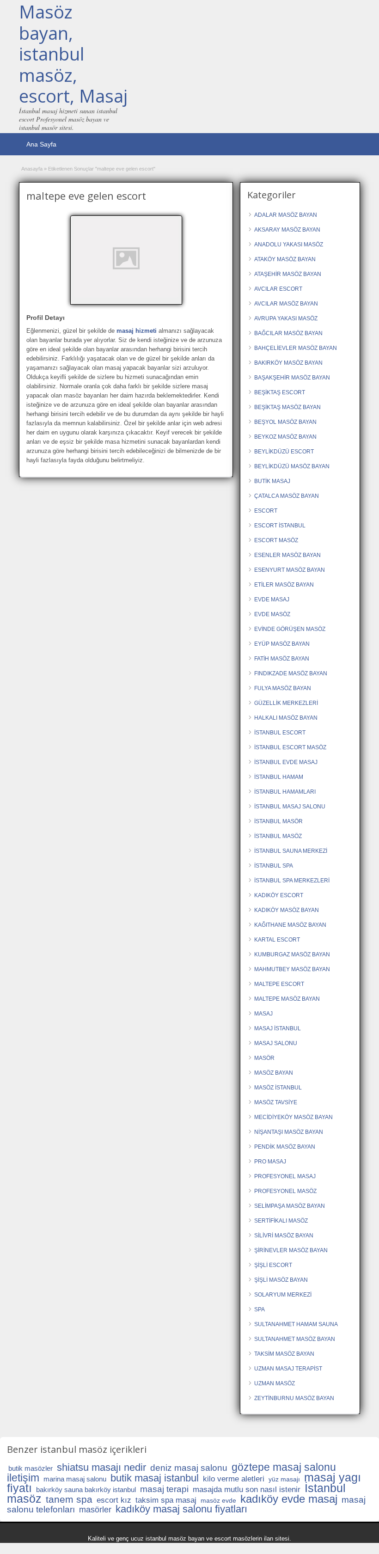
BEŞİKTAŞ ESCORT (279, 392)
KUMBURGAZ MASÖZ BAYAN (292, 954)
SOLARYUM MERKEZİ (283, 1294)
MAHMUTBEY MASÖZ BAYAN (292, 969)
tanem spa (69, 1499)
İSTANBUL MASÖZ (278, 836)
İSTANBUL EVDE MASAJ (286, 762)
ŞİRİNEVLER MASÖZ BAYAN (291, 1250)
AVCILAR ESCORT (278, 289)
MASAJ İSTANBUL (277, 1028)
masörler (95, 1509)
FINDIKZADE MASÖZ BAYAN (290, 673)
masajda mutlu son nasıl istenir (246, 1489)
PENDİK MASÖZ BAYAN (284, 1147)
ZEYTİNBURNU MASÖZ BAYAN (294, 1398)
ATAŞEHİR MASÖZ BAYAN (287, 274)
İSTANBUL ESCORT (280, 732)
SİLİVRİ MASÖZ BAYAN (283, 1235)
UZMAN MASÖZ (274, 1383)
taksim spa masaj (165, 1500)
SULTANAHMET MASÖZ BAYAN (294, 1339)
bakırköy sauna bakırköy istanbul (86, 1489)
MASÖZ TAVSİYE (275, 1102)
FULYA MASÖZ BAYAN (282, 688)
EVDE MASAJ (271, 599)
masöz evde (218, 1500)
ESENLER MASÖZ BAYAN (287, 555)
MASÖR (264, 1058)
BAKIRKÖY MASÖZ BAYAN (288, 363)
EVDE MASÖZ (272, 614)
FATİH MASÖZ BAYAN (281, 658)
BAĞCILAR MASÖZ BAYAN (288, 333)
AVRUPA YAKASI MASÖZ (286, 318)
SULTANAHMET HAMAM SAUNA (296, 1324)
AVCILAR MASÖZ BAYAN (286, 303)
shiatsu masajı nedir (101, 1467)
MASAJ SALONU (275, 1043)
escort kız (114, 1500)
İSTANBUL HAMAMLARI (285, 792)
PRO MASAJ (270, 1161)
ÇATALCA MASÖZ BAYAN (286, 496)
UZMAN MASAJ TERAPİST (288, 1368)
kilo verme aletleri (233, 1478)
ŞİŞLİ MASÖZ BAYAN (281, 1280)
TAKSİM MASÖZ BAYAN (284, 1354)
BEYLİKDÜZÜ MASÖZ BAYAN (292, 466)
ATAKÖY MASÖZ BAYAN (285, 259)
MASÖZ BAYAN (273, 1073)
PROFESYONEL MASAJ (285, 1176)
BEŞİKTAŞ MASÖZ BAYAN (287, 407)
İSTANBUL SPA (273, 866)
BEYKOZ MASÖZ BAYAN (285, 437)
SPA (259, 1309)
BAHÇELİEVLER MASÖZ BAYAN (295, 348)
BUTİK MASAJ (272, 481)
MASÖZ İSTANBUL (278, 1087)
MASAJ (263, 1013)
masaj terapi (164, 1489)
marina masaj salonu (74, 1479)
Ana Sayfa (41, 144)
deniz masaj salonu (188, 1468)
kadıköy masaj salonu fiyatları (181, 1509)
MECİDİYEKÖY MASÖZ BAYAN (293, 1117)
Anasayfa (32, 168)
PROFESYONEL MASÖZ (285, 1191)
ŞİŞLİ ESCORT (273, 1265)
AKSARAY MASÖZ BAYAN (287, 229)
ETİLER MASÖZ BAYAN (284, 584)
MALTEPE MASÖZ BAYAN (287, 999)
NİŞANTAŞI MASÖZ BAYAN (288, 1132)
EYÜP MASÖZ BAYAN (282, 644)
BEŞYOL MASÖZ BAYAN (285, 422)
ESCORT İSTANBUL (280, 525)
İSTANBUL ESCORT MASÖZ (290, 747)
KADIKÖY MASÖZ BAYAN (286, 910)
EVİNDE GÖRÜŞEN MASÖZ (289, 629)
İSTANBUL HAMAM (278, 777)
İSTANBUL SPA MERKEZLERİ (292, 880)
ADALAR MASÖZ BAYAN (285, 215)
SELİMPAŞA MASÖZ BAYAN (289, 1206)
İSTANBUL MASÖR (278, 821)
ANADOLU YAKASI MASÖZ (288, 244)
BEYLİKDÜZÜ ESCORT (284, 451)
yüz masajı (284, 1479)
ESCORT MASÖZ (276, 540)
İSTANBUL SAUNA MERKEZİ (290, 851)
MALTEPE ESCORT (279, 984)
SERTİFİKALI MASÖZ (281, 1221)
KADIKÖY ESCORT (278, 895)
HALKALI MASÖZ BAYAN (286, 718)
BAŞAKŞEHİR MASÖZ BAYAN (292, 377)
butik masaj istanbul (154, 1478)
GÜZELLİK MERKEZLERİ (286, 703)
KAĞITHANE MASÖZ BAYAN (290, 925)
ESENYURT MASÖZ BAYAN (289, 570)
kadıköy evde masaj (288, 1499)
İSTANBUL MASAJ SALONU (289, 806)
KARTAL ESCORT (277, 939)
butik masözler (30, 1468)
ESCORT (265, 511)
